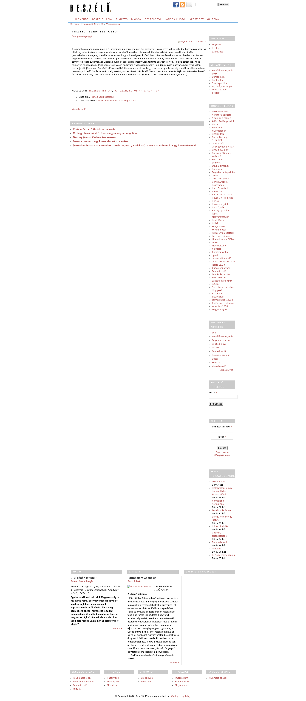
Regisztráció (222, 452)
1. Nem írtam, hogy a (223, 555)
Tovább (116, 628)
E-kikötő (122, 19)
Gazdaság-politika (221, 178)
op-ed (215, 255)
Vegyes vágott (219, 309)
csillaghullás (218, 481)
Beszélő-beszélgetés (222, 70)
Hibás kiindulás (220, 526)
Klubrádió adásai (217, 678)
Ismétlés (216, 548)
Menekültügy (219, 245)
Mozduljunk (113, 681)
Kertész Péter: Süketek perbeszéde (94, 129)
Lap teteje (186, 696)
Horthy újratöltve (221, 210)
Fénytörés (146, 681)
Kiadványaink (182, 681)
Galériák (213, 19)
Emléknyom (147, 678)
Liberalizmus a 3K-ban (223, 239)
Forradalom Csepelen (142, 577)
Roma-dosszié (219, 271)
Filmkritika (217, 80)
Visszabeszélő (113, 24)
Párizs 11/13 (218, 265)
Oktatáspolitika (220, 252)
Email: (213, 392)
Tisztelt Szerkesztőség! (102, 97)
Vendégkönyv (219, 344)
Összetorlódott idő (221, 258)
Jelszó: (222, 437)
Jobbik (215, 223)
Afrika (215, 124)
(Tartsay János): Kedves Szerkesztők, (95, 137)
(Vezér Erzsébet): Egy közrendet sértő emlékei (100, 141)
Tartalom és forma (221, 510)
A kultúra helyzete (221, 115)
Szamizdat (217, 52)
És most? (217, 163)
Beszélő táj (153, 19)
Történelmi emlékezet (223, 303)
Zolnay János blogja (82, 581)
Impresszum (181, 678)
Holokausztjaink (220, 204)
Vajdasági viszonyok (222, 86)
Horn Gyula (218, 207)
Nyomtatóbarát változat (193, 41)
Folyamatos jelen (221, 340)
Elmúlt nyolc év (220, 150)
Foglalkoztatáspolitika (223, 172)
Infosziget (196, 19)
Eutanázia (217, 169)
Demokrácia (218, 77)
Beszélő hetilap (100, 91)
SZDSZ (215, 284)
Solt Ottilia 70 (219, 277)
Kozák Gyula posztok (223, 233)
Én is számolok (220, 542)
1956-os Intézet (220, 111)
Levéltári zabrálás (221, 236)
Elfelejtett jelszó (222, 455)
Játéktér (216, 347)
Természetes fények (222, 300)
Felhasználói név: (222, 426)
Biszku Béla (218, 134)
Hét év (215, 201)
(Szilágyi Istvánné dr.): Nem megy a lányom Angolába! (105, 133)
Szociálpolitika (219, 83)
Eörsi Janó (217, 159)
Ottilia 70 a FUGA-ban (223, 261)
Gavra (215, 175)
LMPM (215, 242)
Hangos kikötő (175, 19)
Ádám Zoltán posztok (223, 121)
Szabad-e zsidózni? (222, 281)
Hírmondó (82, 19)
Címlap (174, 696)
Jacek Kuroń (218, 220)
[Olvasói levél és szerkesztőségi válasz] (116, 100)
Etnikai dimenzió (221, 166)
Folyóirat (216, 44)
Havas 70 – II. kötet (222, 198)
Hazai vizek (113, 678)
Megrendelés (181, 685)
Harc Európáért (220, 188)
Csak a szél (217, 143)
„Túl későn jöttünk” (84, 577)
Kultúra (216, 362)
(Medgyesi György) (82, 36)
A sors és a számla (221, 118)
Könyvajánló (218, 226)
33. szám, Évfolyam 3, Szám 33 (87, 24)
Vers (214, 333)
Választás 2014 (220, 306)
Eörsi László (134, 581)
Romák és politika (221, 274)
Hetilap (215, 48)
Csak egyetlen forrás (223, 147)
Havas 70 (217, 191)
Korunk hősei (219, 230)
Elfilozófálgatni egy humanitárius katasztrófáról (222, 491)
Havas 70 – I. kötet (222, 194)
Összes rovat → (227, 370)
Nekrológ (216, 249)
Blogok (136, 19)
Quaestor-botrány (221, 268)
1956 (215, 74)
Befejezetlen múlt (221, 355)
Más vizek (112, 685)
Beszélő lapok (102, 19)
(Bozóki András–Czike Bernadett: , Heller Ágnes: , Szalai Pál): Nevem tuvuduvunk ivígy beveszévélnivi (134, 145)
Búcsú (215, 359)
